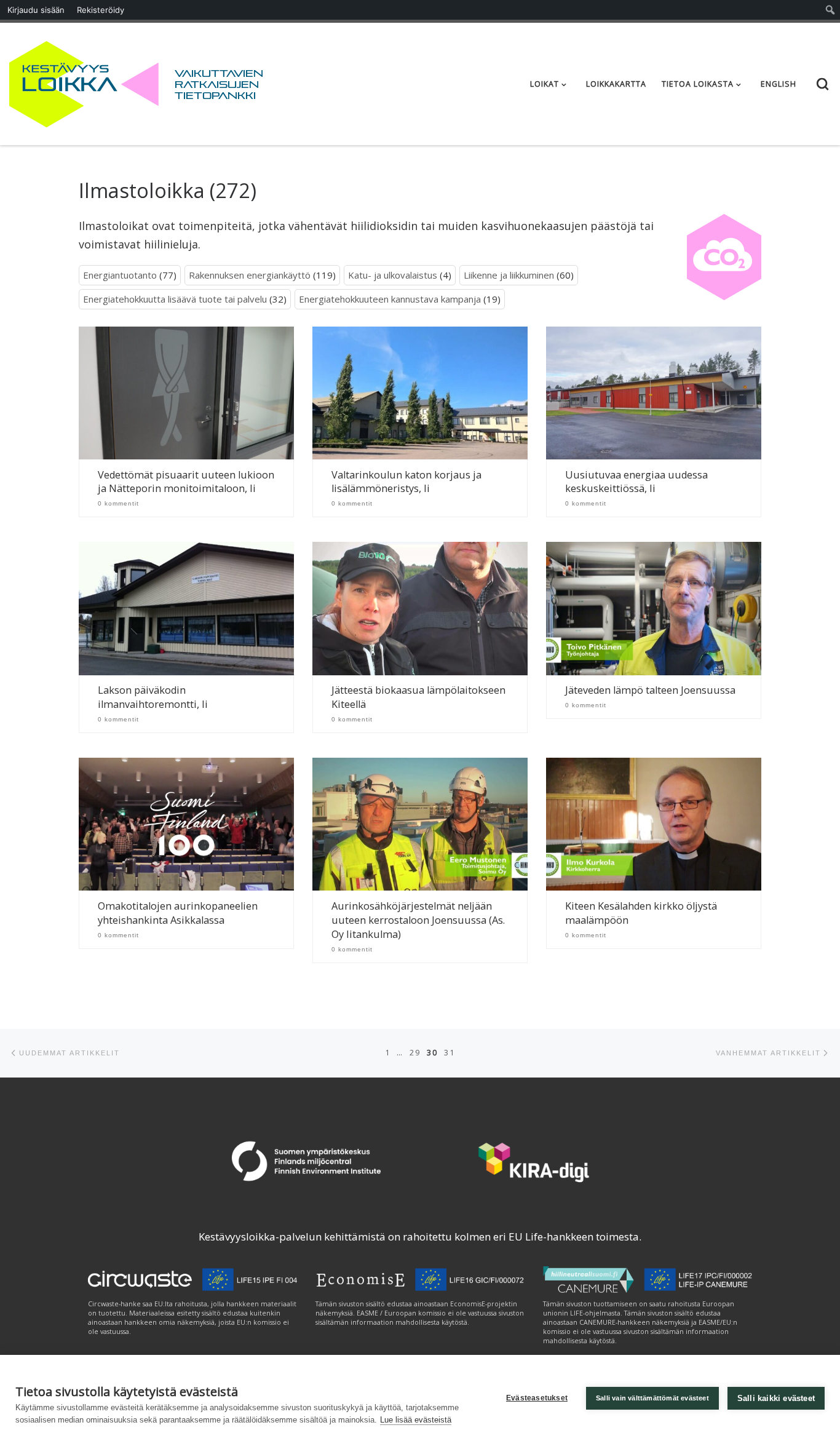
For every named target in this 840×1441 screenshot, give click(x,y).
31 (449, 1052)
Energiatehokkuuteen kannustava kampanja (390, 299)
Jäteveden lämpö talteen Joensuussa (650, 690)
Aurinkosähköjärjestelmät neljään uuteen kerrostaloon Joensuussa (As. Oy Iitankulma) (418, 920)
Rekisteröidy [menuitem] (100, 10)
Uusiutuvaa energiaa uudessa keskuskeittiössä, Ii (636, 482)
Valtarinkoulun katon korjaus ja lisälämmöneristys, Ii (406, 482)
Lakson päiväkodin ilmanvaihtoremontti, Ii (153, 697)
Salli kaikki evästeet (776, 1398)
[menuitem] (830, 10)
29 (415, 1052)
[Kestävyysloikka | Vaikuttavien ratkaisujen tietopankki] (84, 81)
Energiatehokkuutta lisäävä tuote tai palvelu (175, 299)
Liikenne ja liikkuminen (509, 275)
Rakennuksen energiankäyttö (250, 275)
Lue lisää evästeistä (415, 1419)
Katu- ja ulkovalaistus (392, 275)
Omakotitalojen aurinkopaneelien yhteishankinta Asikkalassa (178, 913)
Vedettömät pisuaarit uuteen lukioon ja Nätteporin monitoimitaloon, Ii (186, 482)
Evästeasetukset (537, 1398)
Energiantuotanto (120, 275)
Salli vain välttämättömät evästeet (652, 1398)
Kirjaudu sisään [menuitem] (36, 10)
